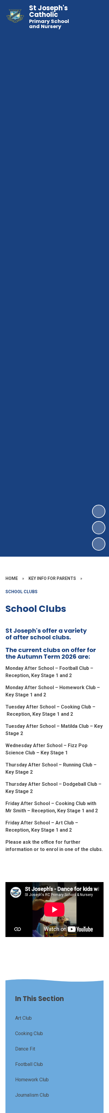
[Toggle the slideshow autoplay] (98, 544)
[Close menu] (94, 17)
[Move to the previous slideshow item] (98, 527)
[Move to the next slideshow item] (98, 511)
